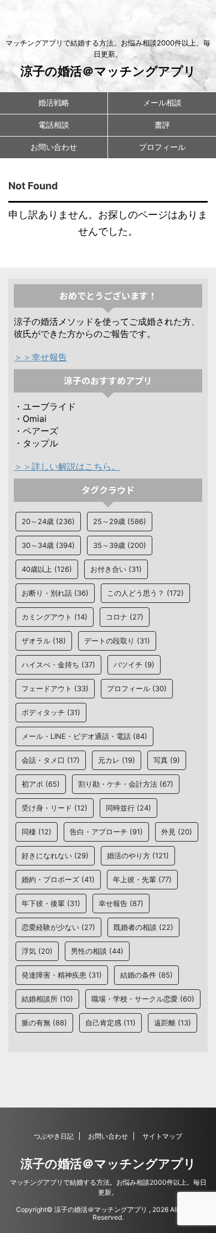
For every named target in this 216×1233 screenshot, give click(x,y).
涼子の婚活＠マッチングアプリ (108, 71)
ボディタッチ (51, 712)
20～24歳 (48, 521)
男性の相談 (97, 951)
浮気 (37, 951)
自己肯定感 (110, 1022)
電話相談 (53, 124)
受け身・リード (55, 807)
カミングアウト (55, 616)
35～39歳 (119, 545)
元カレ (116, 760)
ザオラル (44, 640)
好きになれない (55, 855)
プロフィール (162, 147)
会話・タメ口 (51, 760)
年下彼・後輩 (51, 903)
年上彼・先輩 (142, 879)
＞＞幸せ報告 (40, 357)
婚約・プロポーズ (58, 879)
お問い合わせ (53, 147)
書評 (162, 124)
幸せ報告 (121, 903)
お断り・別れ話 (55, 592)
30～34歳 (48, 545)
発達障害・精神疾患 (62, 974)
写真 (166, 760)
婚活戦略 (53, 102)
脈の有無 (44, 1022)
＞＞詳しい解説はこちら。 (67, 466)
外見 (176, 831)
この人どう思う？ (145, 592)
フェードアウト (55, 688)
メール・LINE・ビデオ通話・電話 (84, 736)
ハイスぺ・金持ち (58, 664)
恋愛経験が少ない (58, 927)
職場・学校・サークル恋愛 (142, 998)
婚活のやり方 (138, 855)
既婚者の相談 (143, 927)
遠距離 (172, 1022)
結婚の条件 (146, 974)
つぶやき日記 (54, 1136)
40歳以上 (47, 569)
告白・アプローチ (106, 831)
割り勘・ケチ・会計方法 (125, 783)
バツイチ (134, 664)
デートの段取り (117, 640)
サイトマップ (162, 1136)
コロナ (124, 616)
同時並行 (128, 807)
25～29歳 (119, 521)
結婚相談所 (47, 998)
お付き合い (116, 569)
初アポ (41, 783)
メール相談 (162, 102)
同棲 (37, 831)
